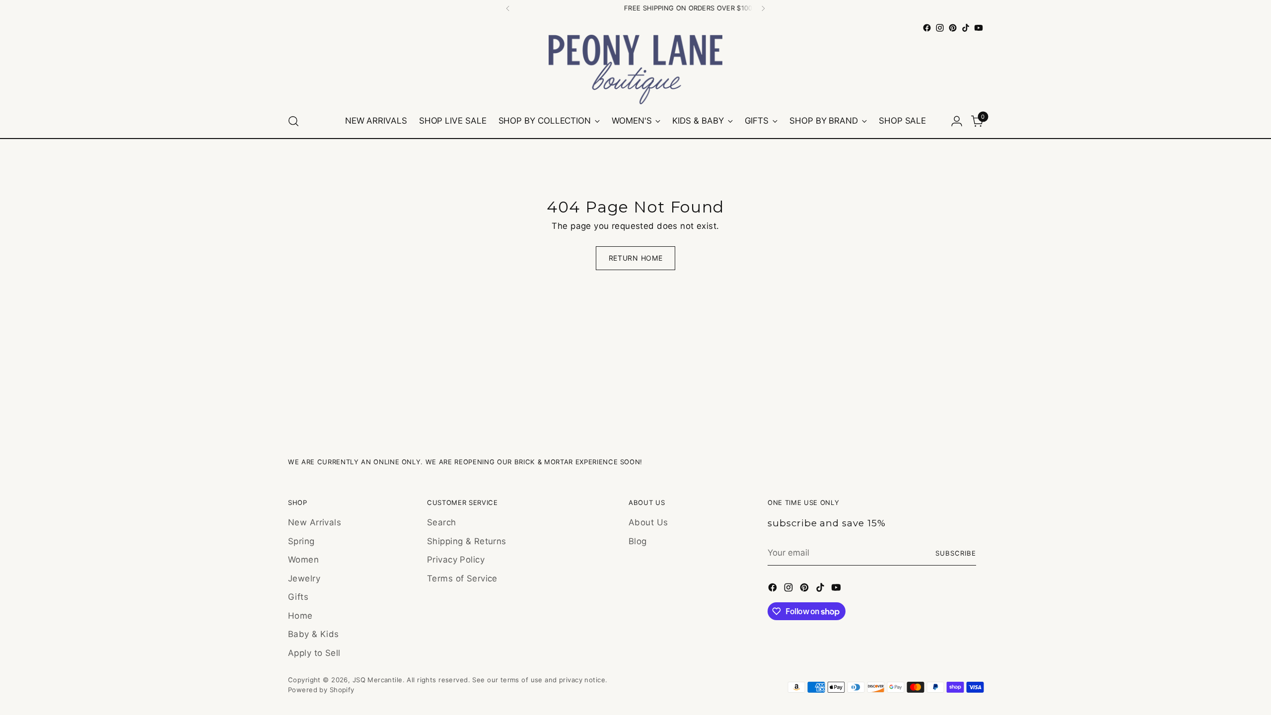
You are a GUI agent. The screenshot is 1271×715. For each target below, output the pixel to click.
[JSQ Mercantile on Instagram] (939, 27)
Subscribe (955, 553)
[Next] (763, 8)
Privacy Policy (456, 560)
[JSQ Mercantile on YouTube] (978, 27)
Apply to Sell (314, 653)
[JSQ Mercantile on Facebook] (926, 27)
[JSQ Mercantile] (635, 69)
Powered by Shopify (321, 690)
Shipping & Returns (466, 541)
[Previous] (508, 8)
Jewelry (304, 578)
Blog (638, 541)
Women (303, 560)
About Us (648, 522)
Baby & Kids (313, 634)
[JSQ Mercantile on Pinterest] (952, 27)
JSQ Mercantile (378, 680)
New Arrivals (314, 522)
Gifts (298, 597)
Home (300, 616)
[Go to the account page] (957, 121)
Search (441, 522)
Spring (301, 541)
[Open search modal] (293, 121)
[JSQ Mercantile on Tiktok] (965, 27)
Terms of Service (462, 578)
